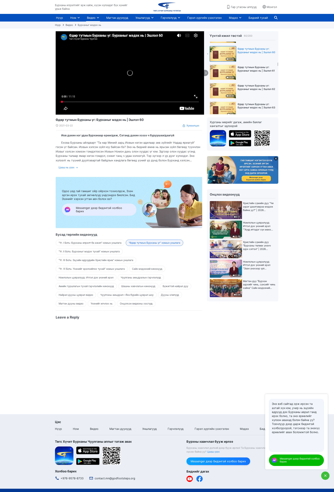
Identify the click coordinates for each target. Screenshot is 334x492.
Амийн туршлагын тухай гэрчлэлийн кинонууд (86, 286)
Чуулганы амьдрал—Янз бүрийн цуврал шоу (127, 294)
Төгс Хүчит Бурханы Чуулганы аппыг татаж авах (93, 441)
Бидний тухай (258, 17)
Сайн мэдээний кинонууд (147, 268)
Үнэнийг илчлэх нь (102, 303)
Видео (91, 17)
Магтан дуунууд (117, 17)
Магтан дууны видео (71, 303)
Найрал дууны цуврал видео (76, 294)
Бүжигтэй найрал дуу (175, 286)
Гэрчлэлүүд (169, 17)
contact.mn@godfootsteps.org (115, 478)
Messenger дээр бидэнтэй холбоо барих (218, 461)
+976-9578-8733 (72, 478)
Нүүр (59, 17)
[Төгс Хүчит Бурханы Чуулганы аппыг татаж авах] (64, 455)
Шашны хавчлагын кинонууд (138, 286)
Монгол (272, 7)
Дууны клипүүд (170, 294)
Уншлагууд (143, 17)
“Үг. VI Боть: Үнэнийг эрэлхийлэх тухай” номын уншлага (92, 268)
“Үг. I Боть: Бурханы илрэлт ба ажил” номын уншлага (90, 242)
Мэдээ (233, 17)
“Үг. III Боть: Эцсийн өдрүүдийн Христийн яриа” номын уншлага (96, 260)
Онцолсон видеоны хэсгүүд (136, 303)
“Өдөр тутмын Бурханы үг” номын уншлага (154, 242)
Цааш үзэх (213, 451)
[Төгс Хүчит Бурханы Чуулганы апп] (218, 138)
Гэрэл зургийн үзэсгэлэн (204, 17)
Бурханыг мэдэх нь (89, 24)
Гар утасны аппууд (244, 7)
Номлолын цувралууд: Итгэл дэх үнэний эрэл (86, 277)
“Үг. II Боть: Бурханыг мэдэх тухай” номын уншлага (89, 251)
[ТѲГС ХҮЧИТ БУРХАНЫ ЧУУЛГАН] (167, 7)
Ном (73, 17)
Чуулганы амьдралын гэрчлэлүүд (141, 277)
